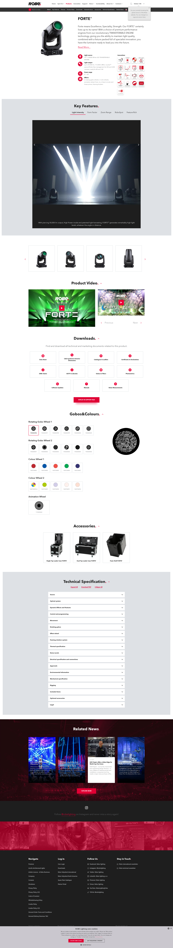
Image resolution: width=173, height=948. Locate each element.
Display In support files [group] (86, 400)
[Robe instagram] (86, 807)
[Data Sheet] (126, 10)
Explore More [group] (86, 791)
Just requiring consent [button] (94, 940)
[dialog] (86, 937)
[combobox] (168, 928)
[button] (86, 945)
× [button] (171, 928)
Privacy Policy (98, 937)
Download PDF (86, 587)
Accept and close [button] (76, 940)
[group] (25, 259)
